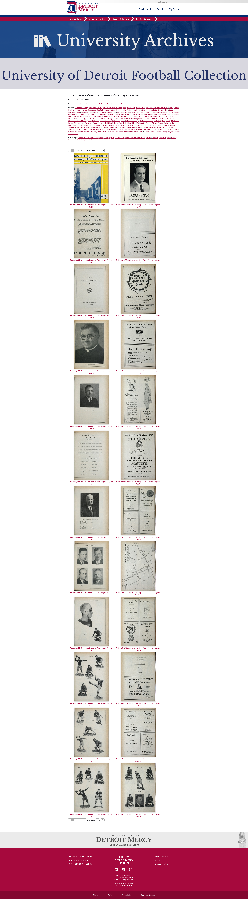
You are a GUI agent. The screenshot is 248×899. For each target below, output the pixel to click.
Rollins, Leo (140, 125)
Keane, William (73, 119)
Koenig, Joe (84, 119)
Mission (96, 895)
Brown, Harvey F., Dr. (149, 110)
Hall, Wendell (105, 116)
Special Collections (121, 19)
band (101, 138)
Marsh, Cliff (171, 119)
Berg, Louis (92, 110)
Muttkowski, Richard (105, 123)
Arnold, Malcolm (109, 108)
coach (127, 138)
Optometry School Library (80, 864)
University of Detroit (87, 104)
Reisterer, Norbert (117, 125)
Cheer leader (119, 138)
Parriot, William (151, 123)
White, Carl (114, 132)
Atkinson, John (120, 108)
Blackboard (145, 9)
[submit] (179, 1)
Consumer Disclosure (148, 895)
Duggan (129, 114)
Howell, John (160, 116)
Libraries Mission (161, 856)
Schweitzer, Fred (96, 127)
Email (160, 9)
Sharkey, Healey (131, 127)
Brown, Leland (163, 110)
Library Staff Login (163, 864)
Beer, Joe (83, 110)
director (148, 138)
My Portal (174, 9)
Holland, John (139, 116)
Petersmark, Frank (75, 125)
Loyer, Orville (123, 119)
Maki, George (134, 119)
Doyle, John (94, 114)
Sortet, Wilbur (84, 129)
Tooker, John (161, 129)
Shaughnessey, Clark (145, 127)
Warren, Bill (72, 132)
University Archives (97, 19)
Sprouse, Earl (105, 129)
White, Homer (124, 132)
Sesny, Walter (120, 127)
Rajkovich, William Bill (102, 125)
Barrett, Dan (163, 108)
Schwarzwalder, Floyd (82, 127)
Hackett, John (82, 116)
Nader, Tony (118, 123)
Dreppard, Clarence (106, 114)
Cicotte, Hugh (135, 112)
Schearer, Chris (150, 125)
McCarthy (95, 121)
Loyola (98, 104)
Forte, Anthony (167, 114)
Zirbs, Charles (73, 134)
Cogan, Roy (145, 112)
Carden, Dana (111, 112)
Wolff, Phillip (138, 132)
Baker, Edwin (140, 108)
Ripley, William (129, 125)
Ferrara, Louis (138, 114)
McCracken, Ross (118, 121)
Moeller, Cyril (79, 123)
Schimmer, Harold (162, 125)
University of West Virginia (111, 104)
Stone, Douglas (115, 129)
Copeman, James (156, 112)
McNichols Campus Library (80, 856)
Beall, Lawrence (74, 110)
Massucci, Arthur (74, 121)
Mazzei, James (86, 121)
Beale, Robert (174, 108)
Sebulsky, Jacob (108, 127)
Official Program (164, 138)
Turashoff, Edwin (173, 129)
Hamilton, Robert (116, 116)
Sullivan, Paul (141, 129)
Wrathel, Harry (149, 132)
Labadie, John (93, 119)
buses (106, 138)
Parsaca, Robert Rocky (166, 123)
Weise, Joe (105, 132)
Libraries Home (75, 19)
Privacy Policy (127, 895)
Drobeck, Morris (120, 114)
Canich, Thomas (100, 112)
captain (111, 138)
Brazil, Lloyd (137, 110)
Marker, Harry (161, 119)
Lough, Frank (113, 119)
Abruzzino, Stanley (81, 108)
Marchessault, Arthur (147, 119)
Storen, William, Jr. (128, 129)
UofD (123, 104)
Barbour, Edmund (152, 108)
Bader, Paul (131, 108)
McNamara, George (132, 121)
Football (155, 138)
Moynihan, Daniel (90, 123)
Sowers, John (94, 129)
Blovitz (99, 110)
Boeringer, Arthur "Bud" (111, 110)
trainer (173, 138)
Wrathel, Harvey (161, 132)
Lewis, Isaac (103, 119)
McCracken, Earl (106, 121)
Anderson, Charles (95, 108)
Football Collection (144, 19)
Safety (110, 895)
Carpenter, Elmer (123, 112)
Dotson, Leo (85, 114)
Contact (157, 860)
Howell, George (150, 116)
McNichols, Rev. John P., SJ (163, 121)
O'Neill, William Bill (138, 123)
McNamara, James (146, 121)
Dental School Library (79, 860)
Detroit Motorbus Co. (137, 138)
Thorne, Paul (151, 129)
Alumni (96, 138)
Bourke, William (126, 110)
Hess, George (128, 116)
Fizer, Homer (148, 114)
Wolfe (131, 132)
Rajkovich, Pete (88, 125)
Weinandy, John (95, 132)
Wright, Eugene (173, 132)
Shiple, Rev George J (161, 127)
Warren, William (83, 132)
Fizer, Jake (157, 114)
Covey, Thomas (168, 112)
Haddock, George (93, 116)
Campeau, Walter (87, 112)
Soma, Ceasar (73, 129)
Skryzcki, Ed (173, 127)
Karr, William (170, 116)
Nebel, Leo (127, 123)
